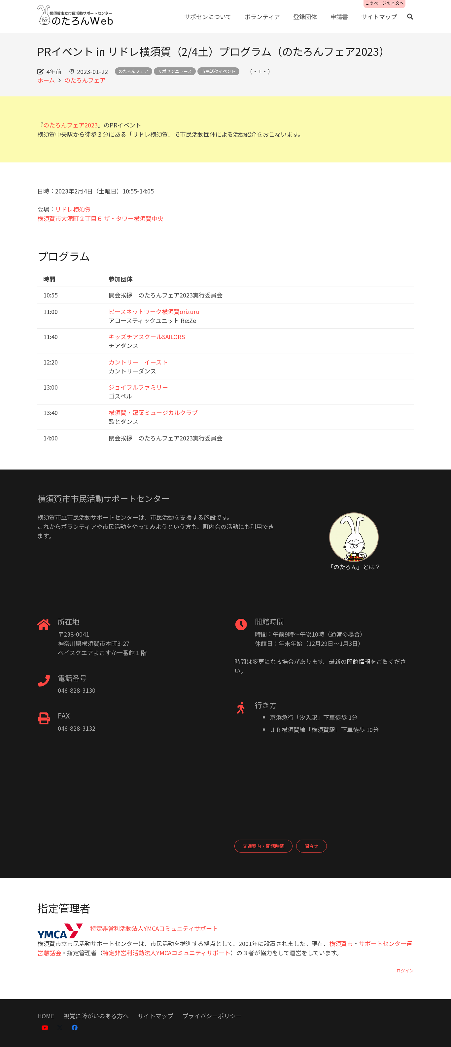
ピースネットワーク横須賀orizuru (154, 311)
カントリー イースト (138, 362)
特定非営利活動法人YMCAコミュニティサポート (166, 952)
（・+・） (260, 71)
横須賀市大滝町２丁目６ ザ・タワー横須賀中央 (100, 218)
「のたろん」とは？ (354, 566)
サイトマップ (155, 1015)
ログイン (405, 970)
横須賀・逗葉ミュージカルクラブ (153, 412)
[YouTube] (44, 1027)
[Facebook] (74, 1027)
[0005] (75, 16)
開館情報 (358, 661)
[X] (59, 1027)
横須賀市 (341, 943)
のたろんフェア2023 (70, 125)
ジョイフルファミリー (138, 387)
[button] (410, 16)
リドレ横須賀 (73, 209)
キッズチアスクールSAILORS (147, 336)
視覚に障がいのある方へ (96, 1015)
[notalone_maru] (354, 537)
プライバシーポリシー (212, 1015)
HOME (45, 1015)
